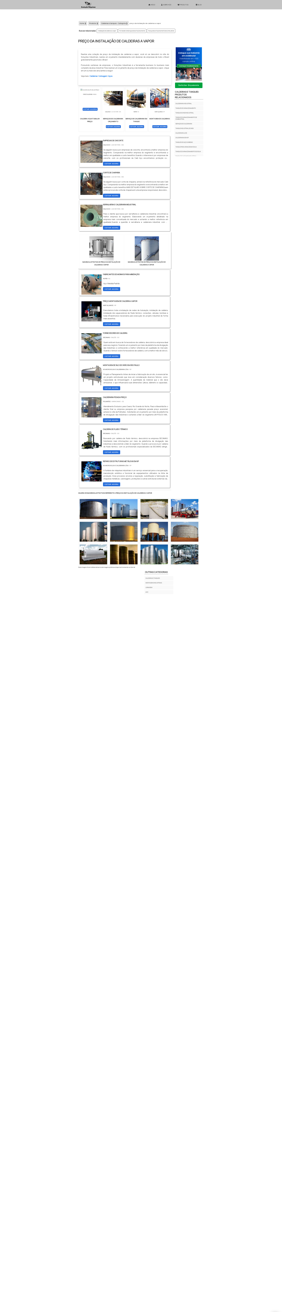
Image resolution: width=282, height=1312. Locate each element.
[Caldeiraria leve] (184, 532)
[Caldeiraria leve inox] (124, 532)
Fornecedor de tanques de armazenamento (132, 31)
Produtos (184, 5)
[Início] (88, 4)
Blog (200, 5)
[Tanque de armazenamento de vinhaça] (154, 554)
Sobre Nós (167, 5)
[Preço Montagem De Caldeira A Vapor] (91, 311)
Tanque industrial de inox (184, 128)
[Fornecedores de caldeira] (91, 343)
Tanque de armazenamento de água (188, 151)
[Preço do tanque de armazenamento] (184, 554)
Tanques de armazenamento (185, 108)
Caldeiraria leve (181, 133)
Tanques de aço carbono (184, 142)
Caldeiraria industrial (183, 103)
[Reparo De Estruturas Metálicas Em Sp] (91, 471)
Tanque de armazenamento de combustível (161, 31)
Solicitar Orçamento (188, 85)
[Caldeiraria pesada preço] (91, 407)
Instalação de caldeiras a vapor (107, 31)
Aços (110, 76)
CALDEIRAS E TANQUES (153, 578)
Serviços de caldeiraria (183, 124)
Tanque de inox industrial (184, 113)
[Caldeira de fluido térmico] (91, 439)
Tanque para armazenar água (186, 147)
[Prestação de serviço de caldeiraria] (93, 554)
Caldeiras (94, 76)
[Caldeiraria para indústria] (154, 509)
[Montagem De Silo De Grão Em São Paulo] (91, 375)
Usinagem (103, 76)
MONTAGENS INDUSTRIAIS (154, 583)
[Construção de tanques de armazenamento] (124, 554)
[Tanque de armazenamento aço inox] (124, 509)
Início (153, 5)
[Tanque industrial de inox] (184, 509)
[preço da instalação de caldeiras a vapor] (101, 248)
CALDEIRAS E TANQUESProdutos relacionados (187, 94)
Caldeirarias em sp (182, 138)
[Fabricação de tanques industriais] (93, 532)
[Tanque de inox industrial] (93, 509)
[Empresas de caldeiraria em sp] (154, 532)
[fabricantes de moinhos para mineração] (91, 284)
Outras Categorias (156, 572)
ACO (147, 592)
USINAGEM (149, 587)
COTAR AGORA (90, 109)
